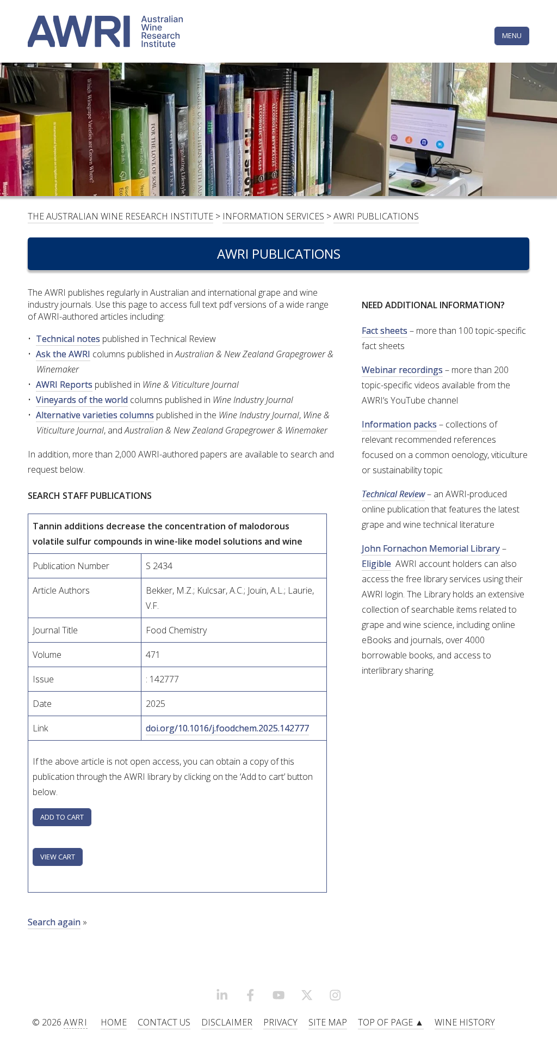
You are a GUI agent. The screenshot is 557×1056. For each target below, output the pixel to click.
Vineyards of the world (82, 400)
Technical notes (68, 339)
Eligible (376, 564)
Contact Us (164, 1022)
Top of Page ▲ (391, 1022)
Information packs (399, 424)
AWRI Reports (64, 384)
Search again (54, 922)
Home (114, 1022)
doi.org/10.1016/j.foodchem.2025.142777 (227, 728)
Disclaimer (226, 1022)
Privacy (280, 1022)
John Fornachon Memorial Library (431, 548)
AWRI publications (376, 216)
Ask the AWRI (63, 354)
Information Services (273, 216)
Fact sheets (384, 331)
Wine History (465, 1022)
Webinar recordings (402, 370)
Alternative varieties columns (95, 415)
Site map (327, 1022)
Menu (512, 35)
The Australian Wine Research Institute (120, 216)
